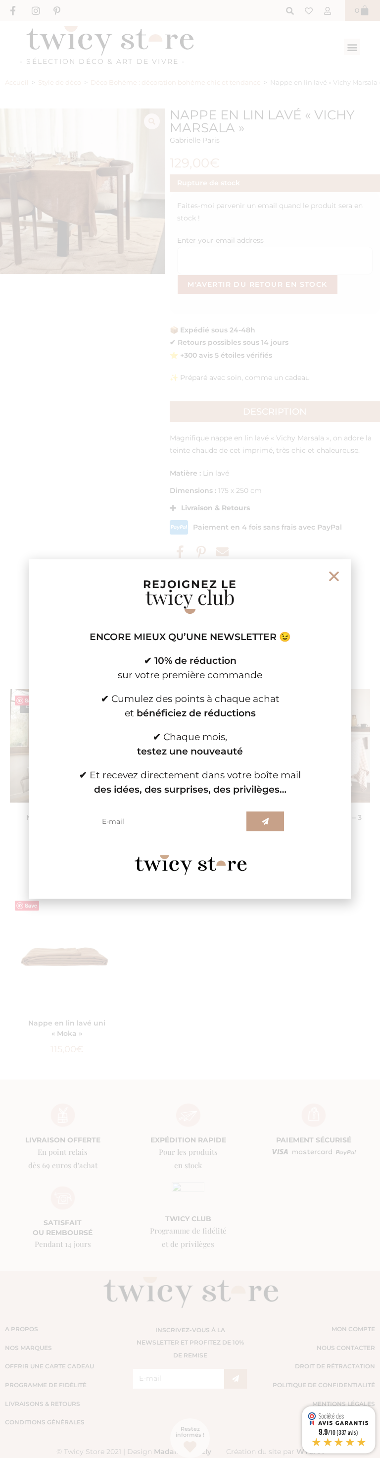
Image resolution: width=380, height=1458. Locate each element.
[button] (334, 576)
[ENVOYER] (265, 821)
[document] (190, 729)
